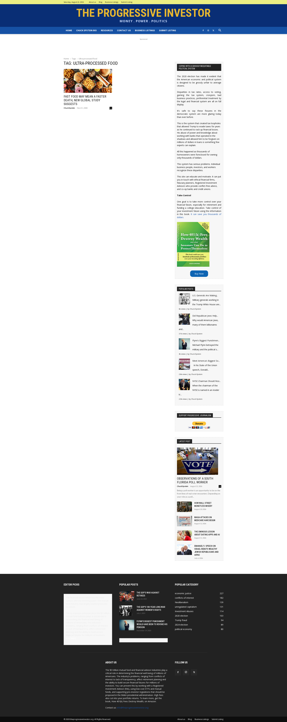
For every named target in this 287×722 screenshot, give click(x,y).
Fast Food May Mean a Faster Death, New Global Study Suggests (85, 100)
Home (69, 30)
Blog (100, 2)
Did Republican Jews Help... (205, 315)
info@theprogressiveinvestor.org (132, 707)
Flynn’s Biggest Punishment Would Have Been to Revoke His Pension (152, 624)
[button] (219, 30)
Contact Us (124, 30)
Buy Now (199, 273)
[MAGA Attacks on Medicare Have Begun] (184, 521)
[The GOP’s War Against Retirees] (126, 596)
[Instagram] (208, 30)
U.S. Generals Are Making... (205, 295)
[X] (213, 30)
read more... (71, 638)
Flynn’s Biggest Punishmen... (205, 340)
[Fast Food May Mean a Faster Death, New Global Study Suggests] (88, 81)
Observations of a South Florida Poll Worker (195, 480)
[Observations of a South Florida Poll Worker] (199, 461)
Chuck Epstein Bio (86, 30)
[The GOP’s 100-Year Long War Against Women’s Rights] (125, 610)
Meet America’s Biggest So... (206, 360)
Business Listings (111, 2)
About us (92, 2)
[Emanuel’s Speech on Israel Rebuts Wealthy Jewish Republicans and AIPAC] (184, 549)
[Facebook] (203, 30)
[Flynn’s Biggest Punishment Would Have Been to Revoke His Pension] (126, 625)
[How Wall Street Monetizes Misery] (184, 507)
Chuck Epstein (69, 108)
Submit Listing (126, 2)
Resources (107, 30)
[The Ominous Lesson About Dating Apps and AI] (184, 535)
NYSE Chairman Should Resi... (206, 381)
